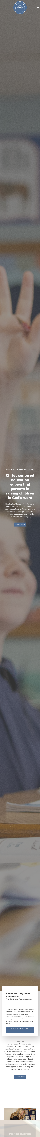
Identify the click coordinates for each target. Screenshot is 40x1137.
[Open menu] (38, 7)
